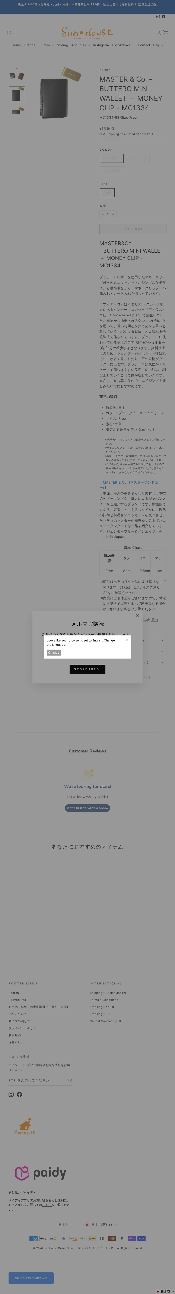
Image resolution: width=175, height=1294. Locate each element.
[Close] (126, 639)
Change (54, 652)
